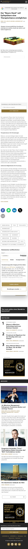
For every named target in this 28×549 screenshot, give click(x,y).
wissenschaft (6, 228)
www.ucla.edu (4, 201)
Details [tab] (12, 259)
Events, (18, 411)
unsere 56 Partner (10, 267)
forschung (5, 235)
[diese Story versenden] (3, 216)
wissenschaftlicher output (10, 231)
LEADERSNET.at (13, 536)
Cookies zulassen (14, 284)
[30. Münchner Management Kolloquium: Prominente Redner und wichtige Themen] (14, 394)
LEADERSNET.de (5, 536)
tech (14, 225)
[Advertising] (14, 368)
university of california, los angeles (13, 244)
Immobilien (15, 340)
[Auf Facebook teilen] (3, 210)
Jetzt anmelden (14, 110)
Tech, (5, 21)
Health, (9, 21)
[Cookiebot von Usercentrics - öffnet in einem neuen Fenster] (20, 256)
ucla (22, 241)
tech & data (22, 225)
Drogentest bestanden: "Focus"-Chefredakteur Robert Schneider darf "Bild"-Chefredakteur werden (13, 450)
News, (2, 21)
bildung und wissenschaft (9, 241)
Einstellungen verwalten (13, 289)
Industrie (15, 351)
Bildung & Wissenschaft (17, 21)
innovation (5, 238)
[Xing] (15, 544)
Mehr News (4, 381)
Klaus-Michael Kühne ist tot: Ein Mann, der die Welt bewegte (15, 347)
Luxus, (11, 340)
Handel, (11, 351)
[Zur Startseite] (6, 2)
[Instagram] (12, 544)
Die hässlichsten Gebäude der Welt (13, 482)
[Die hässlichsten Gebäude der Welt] (14, 471)
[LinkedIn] (19, 544)
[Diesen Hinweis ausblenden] (26, 8)
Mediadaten (20, 536)
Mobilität (14, 330)
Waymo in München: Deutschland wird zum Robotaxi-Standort (13, 326)
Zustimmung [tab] (5, 259)
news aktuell (6, 225)
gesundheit (15, 235)
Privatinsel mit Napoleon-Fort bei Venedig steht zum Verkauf (15, 336)
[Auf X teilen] (20, 210)
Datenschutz (11, 538)
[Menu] (26, 2)
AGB (25, 536)
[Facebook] (8, 544)
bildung (14, 238)
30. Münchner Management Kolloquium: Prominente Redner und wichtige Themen (13, 407)
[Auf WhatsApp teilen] (8, 210)
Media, (6, 411)
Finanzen (7, 484)
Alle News (13, 496)
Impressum (17, 538)
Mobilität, (13, 411)
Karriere (10, 454)
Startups (16, 412)
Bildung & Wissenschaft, (8, 412)
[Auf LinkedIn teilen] (14, 210)
